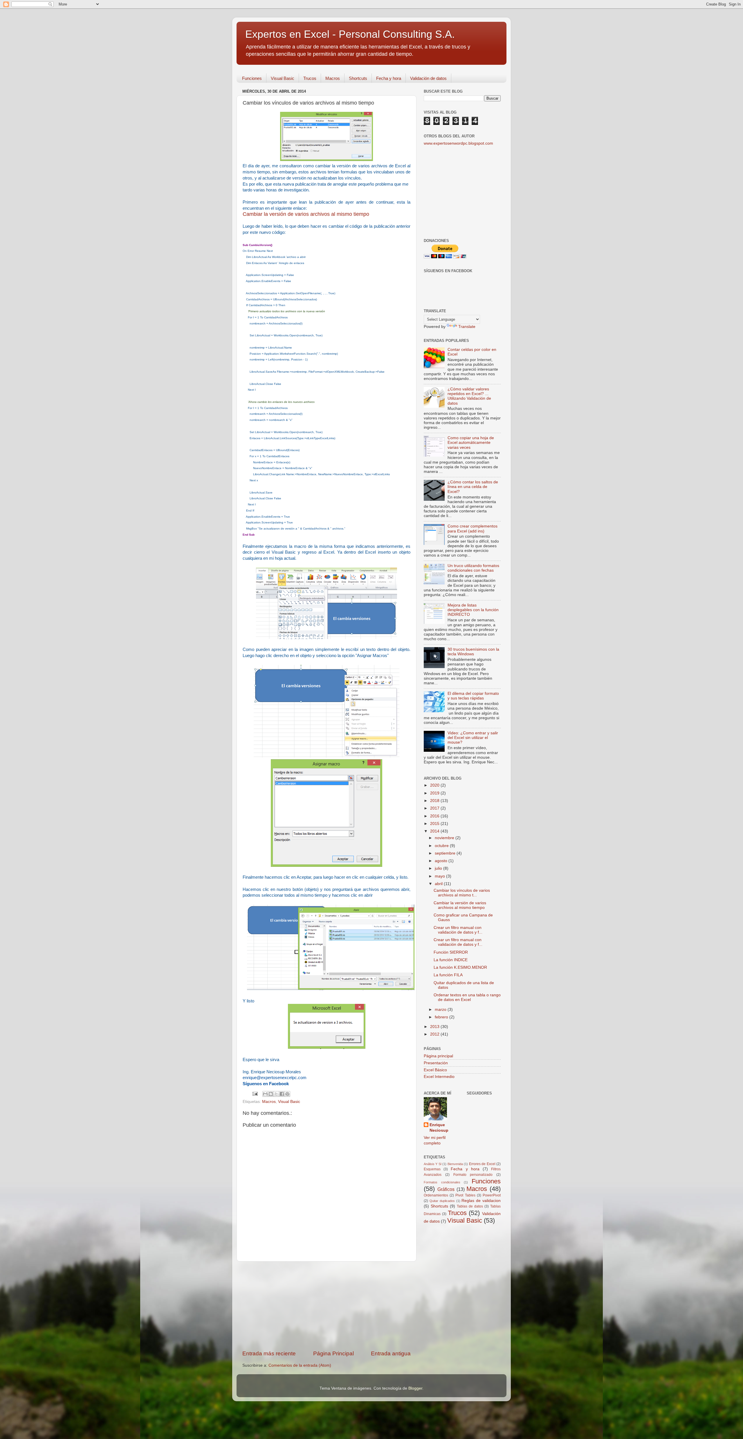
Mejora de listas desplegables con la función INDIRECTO (473, 610)
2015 (435, 823)
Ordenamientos (436, 1195)
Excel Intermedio (439, 1076)
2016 (435, 816)
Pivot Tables (465, 1195)
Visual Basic (282, 78)
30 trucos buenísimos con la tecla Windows (473, 651)
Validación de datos (428, 78)
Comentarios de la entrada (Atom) (299, 1365)
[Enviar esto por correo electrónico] (265, 1094)
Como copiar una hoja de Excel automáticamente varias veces (471, 442)
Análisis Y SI (432, 1164)
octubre (442, 846)
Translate (466, 326)
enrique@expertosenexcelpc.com (274, 1077)
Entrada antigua (391, 1353)
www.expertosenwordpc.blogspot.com (458, 143)
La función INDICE (451, 960)
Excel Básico (435, 1070)
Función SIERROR (451, 952)
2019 (435, 793)
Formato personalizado (473, 1175)
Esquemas (432, 1169)
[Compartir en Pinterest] (287, 1094)
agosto (441, 861)
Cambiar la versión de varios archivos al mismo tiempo (306, 214)
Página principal (438, 1056)
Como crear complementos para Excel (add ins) (472, 528)
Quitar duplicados (442, 1201)
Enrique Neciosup (439, 1128)
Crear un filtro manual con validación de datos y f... (458, 929)
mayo (440, 876)
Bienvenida (455, 1164)
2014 (435, 831)
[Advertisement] (326, 1305)
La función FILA (448, 975)
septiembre (446, 853)
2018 (435, 801)
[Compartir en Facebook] (282, 1094)
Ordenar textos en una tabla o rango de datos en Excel (467, 997)
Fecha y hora (388, 78)
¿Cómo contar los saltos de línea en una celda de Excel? (473, 487)
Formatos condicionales (442, 1182)
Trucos (309, 78)
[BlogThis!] (271, 1094)
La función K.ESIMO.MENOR (460, 967)
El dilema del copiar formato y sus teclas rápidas (473, 695)
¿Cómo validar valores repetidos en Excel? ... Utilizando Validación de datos (469, 396)
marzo (441, 1009)
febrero (442, 1017)
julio (439, 868)
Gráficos (446, 1189)
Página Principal (333, 1353)
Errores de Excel (482, 1164)
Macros (332, 78)
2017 (435, 808)
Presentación (436, 1063)
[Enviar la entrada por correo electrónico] (254, 1093)
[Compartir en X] (276, 1094)
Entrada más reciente (269, 1353)
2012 (435, 1034)
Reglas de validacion (481, 1200)
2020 (435, 785)
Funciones (252, 78)
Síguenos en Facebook (266, 1083)
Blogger (415, 1388)
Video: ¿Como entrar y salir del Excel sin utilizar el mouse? (473, 737)
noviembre (445, 838)
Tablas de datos (470, 1206)
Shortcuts (358, 78)
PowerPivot (492, 1195)
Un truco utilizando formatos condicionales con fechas (473, 568)
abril (439, 884)
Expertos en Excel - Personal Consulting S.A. (350, 34)
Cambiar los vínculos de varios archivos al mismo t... (462, 892)
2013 (435, 1026)
